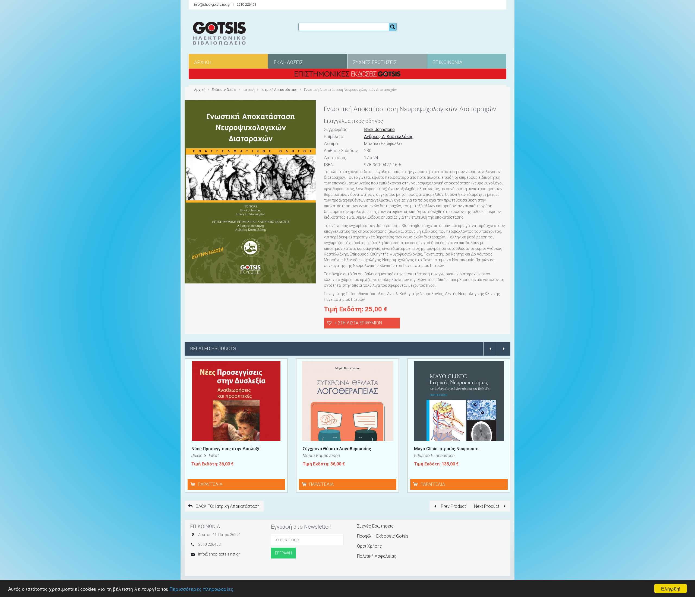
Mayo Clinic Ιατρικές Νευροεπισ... (448, 448)
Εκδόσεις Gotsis (224, 90)
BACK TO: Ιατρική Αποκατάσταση (227, 506)
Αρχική (199, 90)
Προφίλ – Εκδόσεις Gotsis (382, 536)
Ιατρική (249, 90)
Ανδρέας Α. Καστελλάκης (388, 136)
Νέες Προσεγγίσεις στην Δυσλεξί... (227, 448)
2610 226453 (246, 4)
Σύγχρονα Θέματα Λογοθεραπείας (337, 448)
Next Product (487, 506)
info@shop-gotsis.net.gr (212, 4)
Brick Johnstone (379, 129)
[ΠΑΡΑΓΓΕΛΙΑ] (194, 484)
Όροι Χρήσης (369, 546)
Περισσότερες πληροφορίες (201, 588)
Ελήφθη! (670, 588)
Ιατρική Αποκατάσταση (279, 90)
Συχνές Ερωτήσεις (375, 526)
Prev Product (453, 506)
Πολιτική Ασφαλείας (376, 556)
